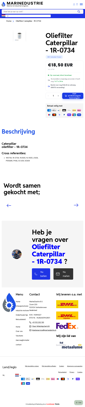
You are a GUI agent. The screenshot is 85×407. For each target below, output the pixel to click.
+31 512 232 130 (38, 322)
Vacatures (19, 336)
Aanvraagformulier (22, 340)
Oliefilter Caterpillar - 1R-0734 (28, 21)
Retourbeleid (20, 319)
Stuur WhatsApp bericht (41, 326)
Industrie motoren (22, 310)
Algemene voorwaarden (74, 366)
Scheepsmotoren (22, 306)
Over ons (19, 331)
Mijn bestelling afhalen (49, 366)
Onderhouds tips (22, 315)
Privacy (72, 372)
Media (52, 404)
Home (8, 21)
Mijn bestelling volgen (32, 366)
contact (18, 345)
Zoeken (61, 366)
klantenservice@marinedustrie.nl (44, 330)
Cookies (79, 372)
